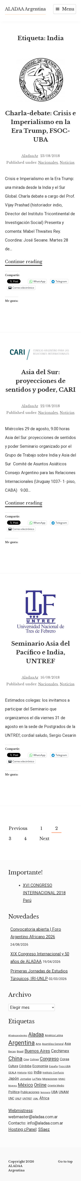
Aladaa (36, 1034)
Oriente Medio (56, 1085)
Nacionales (48, 162)
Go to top (65, 1161)
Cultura (13, 1066)
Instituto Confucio (53, 1072)
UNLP (18, 1098)
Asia (68, 1044)
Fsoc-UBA (64, 1066)
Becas (12, 1051)
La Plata (36, 1078)
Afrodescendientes (17, 1035)
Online (40, 1085)
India (38, 1072)
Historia (22, 1072)
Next (44, 838)
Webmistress (20, 1110)
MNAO (61, 1079)
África (44, 1098)
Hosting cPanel (22, 1129)
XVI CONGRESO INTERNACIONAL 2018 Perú (44, 893)
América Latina (54, 1035)
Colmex (34, 1059)
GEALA (12, 1072)
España (53, 1066)
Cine (26, 1059)
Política (14, 1092)
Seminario (45, 1092)
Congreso (49, 1058)
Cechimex (60, 1051)
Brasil (20, 1051)
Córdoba (25, 1066)
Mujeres (12, 1085)
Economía (40, 1066)
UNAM (64, 1092)
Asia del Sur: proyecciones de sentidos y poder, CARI (40, 381)
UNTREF (27, 1098)
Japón (13, 1078)
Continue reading (23, 262)
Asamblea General (53, 1044)
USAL (35, 1098)
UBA (54, 1092)
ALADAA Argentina (25, 9)
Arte (38, 1043)
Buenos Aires (37, 1050)
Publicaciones (30, 1092)
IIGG (30, 1072)
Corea (64, 1059)
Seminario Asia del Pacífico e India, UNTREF (40, 652)
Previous (18, 828)
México (25, 1085)
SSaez (44, 1129)
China (15, 1058)
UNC (11, 1098)
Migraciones (49, 1078)
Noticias (67, 162)
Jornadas (25, 1078)
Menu (68, 9)
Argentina (21, 1042)
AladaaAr (29, 156)
